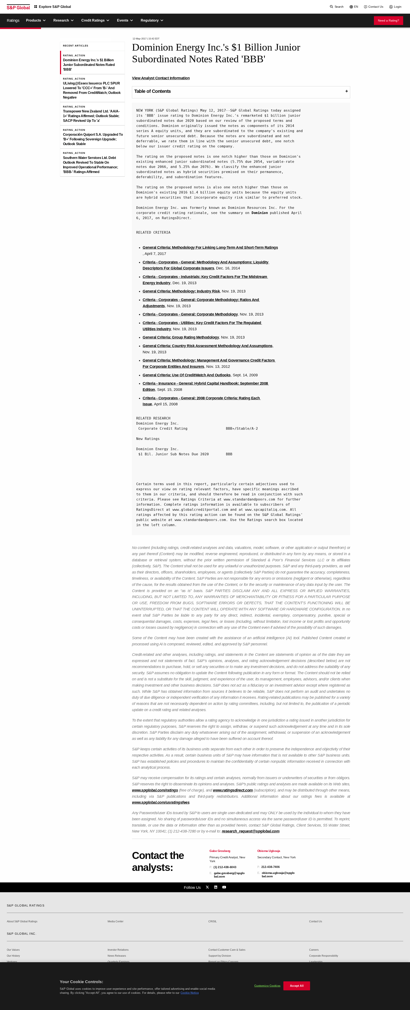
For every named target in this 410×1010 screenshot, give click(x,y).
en (356, 6)
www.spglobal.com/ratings (155, 790)
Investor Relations (118, 950)
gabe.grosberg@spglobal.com (229, 874)
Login (397, 6)
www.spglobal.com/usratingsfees (160, 802)
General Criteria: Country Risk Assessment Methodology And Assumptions (207, 346)
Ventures (12, 962)
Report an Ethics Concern (223, 962)
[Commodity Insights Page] (208, 887)
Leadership (315, 962)
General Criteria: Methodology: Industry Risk (181, 291)
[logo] (18, 7)
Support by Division (219, 956)
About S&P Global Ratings (22, 921)
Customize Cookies (267, 985)
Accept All (297, 985)
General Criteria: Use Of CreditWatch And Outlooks (187, 375)
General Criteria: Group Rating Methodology (181, 337)
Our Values (13, 950)
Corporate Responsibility (323, 956)
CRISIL (212, 921)
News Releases (117, 956)
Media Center (115, 921)
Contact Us (375, 6)
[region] (205, 986)
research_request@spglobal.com (251, 831)
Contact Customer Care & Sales (226, 950)
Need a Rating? (388, 20)
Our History (13, 956)
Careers (314, 950)
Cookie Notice (189, 992)
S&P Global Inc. (22, 933)
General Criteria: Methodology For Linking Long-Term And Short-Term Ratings (210, 247)
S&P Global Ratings (25, 905)
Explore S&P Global (55, 7)
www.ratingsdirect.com (233, 790)
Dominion (260, 213)
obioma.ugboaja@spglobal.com (278, 874)
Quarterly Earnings (118, 962)
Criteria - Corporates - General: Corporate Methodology (190, 314)
